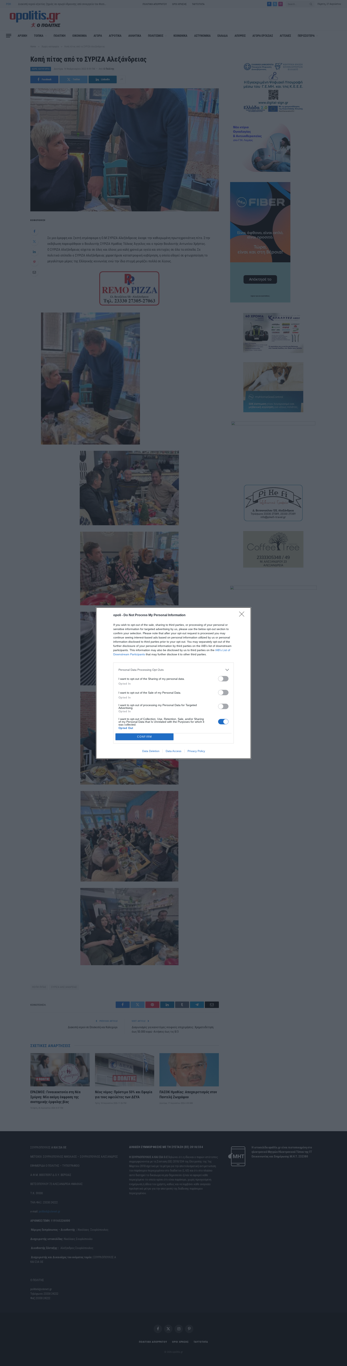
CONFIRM (144, 736)
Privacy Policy (196, 751)
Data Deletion (150, 751)
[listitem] (173, 670)
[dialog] (173, 683)
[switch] (223, 678)
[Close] (243, 615)
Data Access (173, 751)
